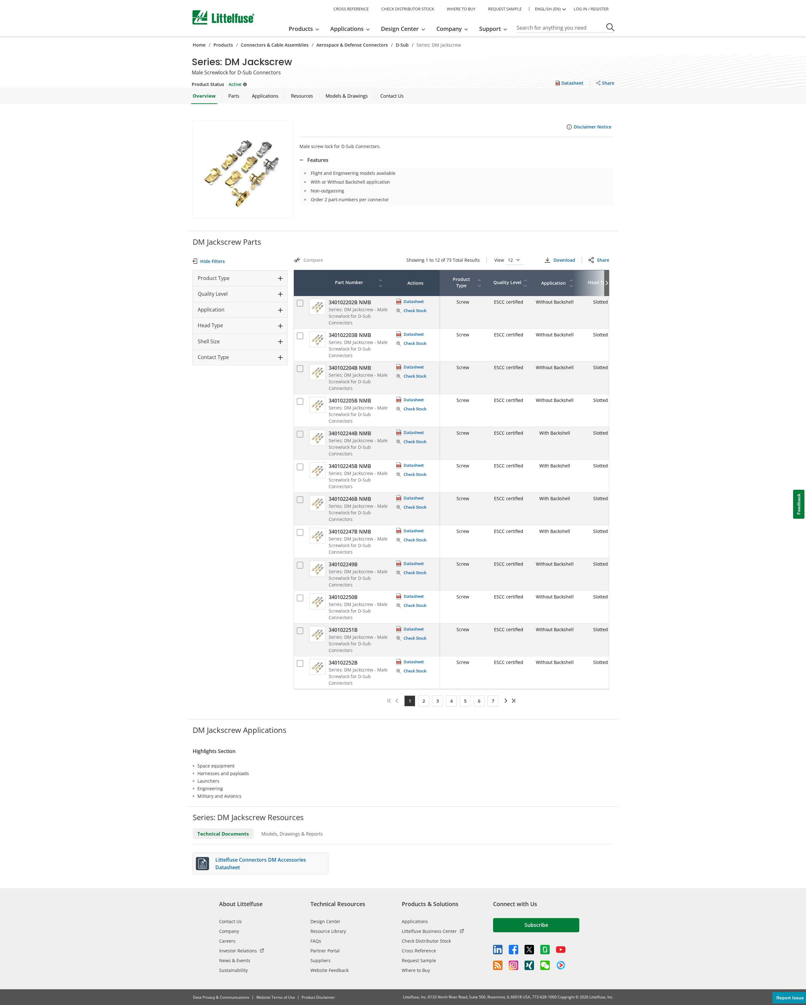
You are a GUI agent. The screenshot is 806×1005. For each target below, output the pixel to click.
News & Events (234, 960)
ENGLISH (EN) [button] (548, 9)
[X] (529, 949)
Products (223, 45)
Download (564, 260)
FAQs (315, 941)
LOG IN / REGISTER (591, 9)
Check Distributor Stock (426, 941)
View (499, 260)
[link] (505, 701)
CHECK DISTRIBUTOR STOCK (407, 9)
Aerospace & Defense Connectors (352, 45)
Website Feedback (329, 970)
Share (603, 260)
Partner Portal (325, 951)
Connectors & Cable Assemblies (275, 45)
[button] (243, 169)
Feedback (798, 504)
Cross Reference (419, 951)
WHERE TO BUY (461, 9)
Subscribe (536, 925)
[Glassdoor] (545, 949)
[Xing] (529, 965)
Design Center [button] (400, 28)
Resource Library (328, 931)
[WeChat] (545, 965)
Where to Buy (416, 970)
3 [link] (437, 701)
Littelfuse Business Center (429, 931)
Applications (415, 921)
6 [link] (479, 701)
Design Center (325, 921)
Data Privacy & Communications (221, 997)
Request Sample (419, 960)
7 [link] (493, 701)
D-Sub (402, 45)
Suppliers (320, 960)
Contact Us (230, 921)
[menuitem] (306, 28)
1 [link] (410, 701)
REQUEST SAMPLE (505, 9)
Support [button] (490, 28)
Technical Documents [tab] (223, 834)
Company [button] (449, 28)
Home (199, 45)
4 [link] (451, 701)
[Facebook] (513, 949)
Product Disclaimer (318, 997)
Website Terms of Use (275, 997)
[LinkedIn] (497, 949)
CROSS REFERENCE (351, 9)
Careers (227, 941)
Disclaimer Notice (592, 127)
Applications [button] (347, 28)
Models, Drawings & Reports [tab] (292, 834)
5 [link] (465, 701)
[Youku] (560, 965)
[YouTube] (560, 949)
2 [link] (424, 701)
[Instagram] (513, 965)
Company (229, 931)
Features (317, 160)
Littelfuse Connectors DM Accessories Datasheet (260, 863)
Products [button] (301, 28)
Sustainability (233, 970)
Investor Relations (238, 951)
